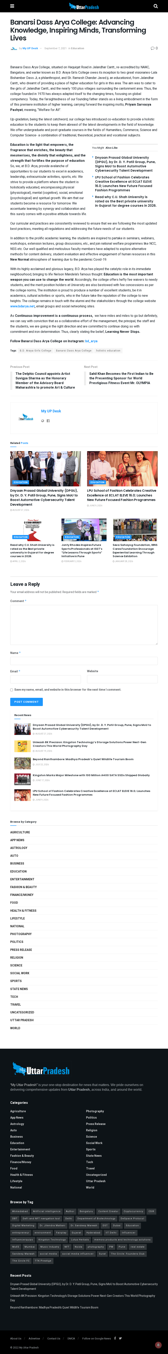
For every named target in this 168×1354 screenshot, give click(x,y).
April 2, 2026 (19, 561)
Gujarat (76, 1232)
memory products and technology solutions (122, 1239)
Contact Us (53, 1338)
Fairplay (61, 1232)
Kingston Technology (52, 1239)
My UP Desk (30, 48)
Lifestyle (17, 918)
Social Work (19, 973)
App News (17, 840)
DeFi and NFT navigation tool (41, 1218)
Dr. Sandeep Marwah (84, 1225)
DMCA (71, 1338)
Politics (16, 942)
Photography (21, 934)
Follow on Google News (96, 1338)
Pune (122, 1247)
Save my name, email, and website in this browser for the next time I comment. (67, 690)
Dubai (117, 1225)
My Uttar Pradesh (29, 1347)
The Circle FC (21, 1261)
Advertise (34, 1338)
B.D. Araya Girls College (35, 350)
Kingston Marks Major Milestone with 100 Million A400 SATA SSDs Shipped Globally (91, 775)
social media (48, 1254)
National (17, 926)
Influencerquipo (22, 1239)
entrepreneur (20, 1232)
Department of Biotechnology (96, 1218)
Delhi (68, 1218)
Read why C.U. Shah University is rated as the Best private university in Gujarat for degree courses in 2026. (126, 201)
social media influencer (78, 1254)
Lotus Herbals (80, 1239)
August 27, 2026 (20, 510)
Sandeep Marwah (23, 1254)
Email (15, 671)
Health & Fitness (23, 911)
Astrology (18, 848)
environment (43, 1232)
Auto (14, 856)
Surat (102, 1254)
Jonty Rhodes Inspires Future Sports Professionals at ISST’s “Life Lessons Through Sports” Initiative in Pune (81, 550)
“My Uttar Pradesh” (23, 1085)
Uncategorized (22, 1012)
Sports (16, 981)
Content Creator (108, 1211)
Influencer (128, 1232)
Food (14, 903)
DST (105, 1225)
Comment (18, 601)
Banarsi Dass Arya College (74, 350)
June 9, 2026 (95, 505)
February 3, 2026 (72, 561)
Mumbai (30, 1247)
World (15, 1028)
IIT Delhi (111, 1232)
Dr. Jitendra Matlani (52, 1225)
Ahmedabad (20, 1211)
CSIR (151, 1211)
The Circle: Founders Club (128, 1254)
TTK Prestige (43, 1261)
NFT (67, 1247)
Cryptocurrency (133, 1211)
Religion (16, 958)
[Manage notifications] (158, 1345)
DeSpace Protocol (132, 1218)
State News (19, 989)
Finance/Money (21, 895)
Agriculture (20, 832)
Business (17, 863)
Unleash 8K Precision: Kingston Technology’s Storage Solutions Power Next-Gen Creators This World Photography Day (89, 744)
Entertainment (22, 879)
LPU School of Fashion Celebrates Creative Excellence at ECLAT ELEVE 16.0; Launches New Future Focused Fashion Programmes (123, 183)
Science (16, 965)
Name (15, 653)
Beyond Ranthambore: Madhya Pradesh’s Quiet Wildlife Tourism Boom (83, 759)
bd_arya (91, 341)
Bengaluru (86, 1211)
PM (111, 1247)
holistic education (108, 350)
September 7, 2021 (55, 48)
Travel (15, 1005)
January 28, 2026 (124, 561)
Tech (14, 997)
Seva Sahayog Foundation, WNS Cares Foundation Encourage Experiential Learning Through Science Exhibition (135, 550)
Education (77, 48)
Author (70, 1211)
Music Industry (49, 1247)
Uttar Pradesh (22, 1020)
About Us (15, 1338)
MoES (15, 1247)
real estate (138, 1247)
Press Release (21, 950)
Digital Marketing (23, 1225)
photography (96, 1247)
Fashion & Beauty (23, 887)
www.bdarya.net (22, 306)
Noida (78, 1247)
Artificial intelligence (47, 1211)
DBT (14, 1218)
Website (92, 671)
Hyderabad (93, 1232)
